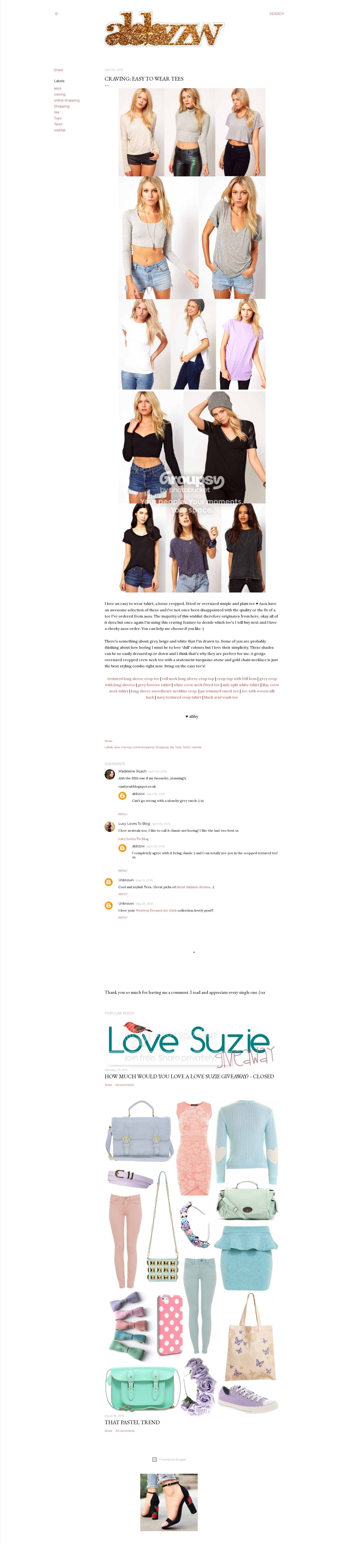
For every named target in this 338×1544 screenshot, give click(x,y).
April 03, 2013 (161, 823)
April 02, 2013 (157, 771)
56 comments (125, 1084)
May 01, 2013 (144, 880)
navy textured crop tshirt (179, 697)
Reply (122, 814)
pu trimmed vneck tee (219, 691)
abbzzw (138, 794)
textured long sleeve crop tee (133, 678)
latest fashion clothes (193, 887)
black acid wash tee (221, 697)
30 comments (125, 1430)
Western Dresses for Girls (156, 910)
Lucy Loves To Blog (134, 824)
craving (60, 94)
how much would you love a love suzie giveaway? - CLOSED (189, 1076)
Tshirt (58, 124)
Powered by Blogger (172, 1459)
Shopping (61, 106)
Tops (57, 118)
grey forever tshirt (154, 684)
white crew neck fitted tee (197, 684)
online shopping (67, 100)
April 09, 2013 (155, 794)
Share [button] (58, 70)
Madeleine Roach (132, 771)
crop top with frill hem (237, 678)
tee (57, 112)
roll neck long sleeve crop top (188, 678)
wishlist (60, 130)
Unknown (126, 880)
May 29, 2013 (144, 903)
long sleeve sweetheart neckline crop (164, 691)
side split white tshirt (241, 684)
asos (57, 88)
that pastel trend (132, 1422)
